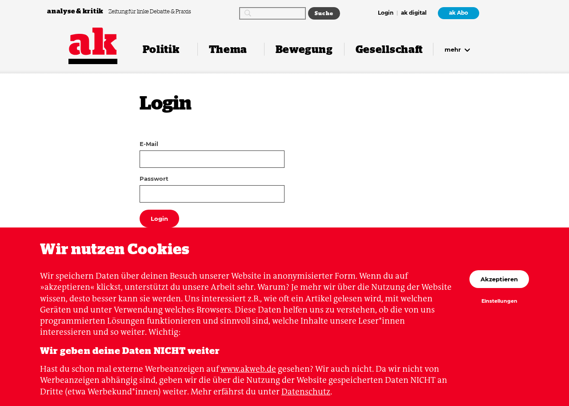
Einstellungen (499, 301)
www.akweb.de (248, 368)
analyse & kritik (76, 11)
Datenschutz (305, 391)
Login (385, 13)
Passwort (154, 178)
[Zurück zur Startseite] (92, 41)
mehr (454, 49)
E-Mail (149, 143)
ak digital (414, 13)
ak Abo (458, 13)
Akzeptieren (499, 279)
